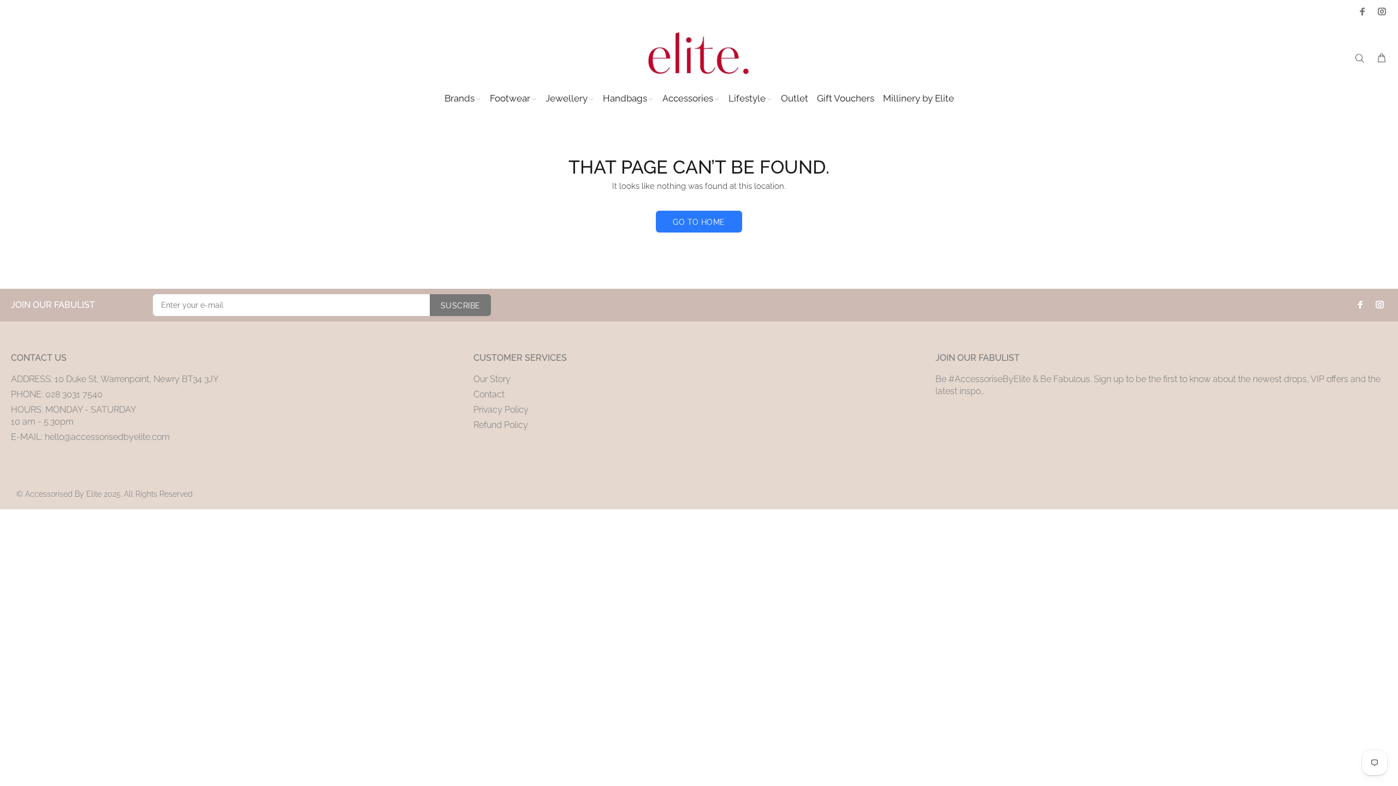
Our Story (492, 379)
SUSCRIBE (460, 305)
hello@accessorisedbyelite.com (107, 437)
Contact (489, 394)
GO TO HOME (699, 222)
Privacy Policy (501, 409)
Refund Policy (500, 425)
